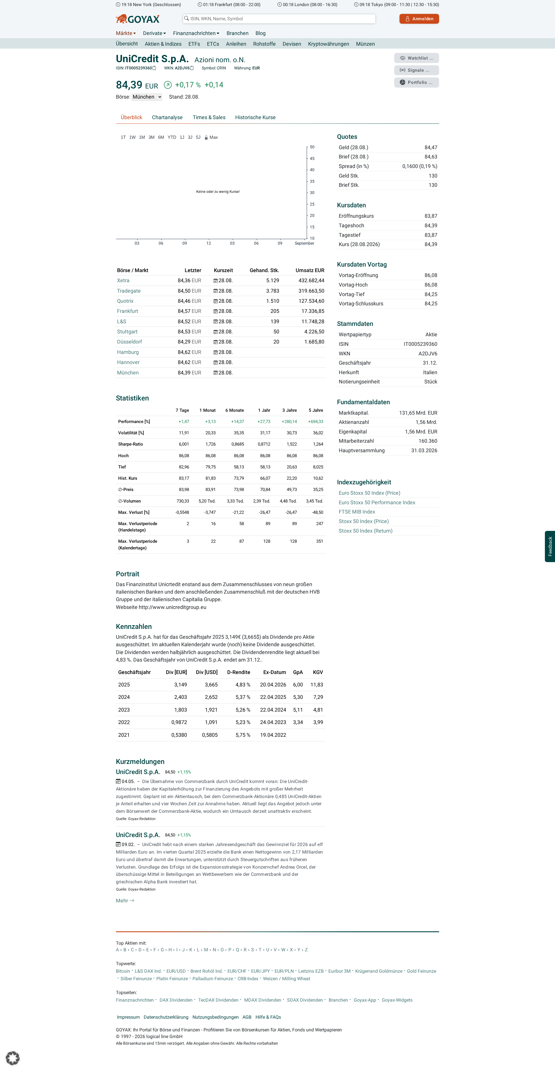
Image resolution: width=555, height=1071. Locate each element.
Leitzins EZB (311, 971)
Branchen (238, 33)
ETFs (194, 44)
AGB (247, 1017)
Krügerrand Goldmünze (378, 971)
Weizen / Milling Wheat (286, 978)
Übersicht (127, 44)
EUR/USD (176, 971)
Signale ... (418, 70)
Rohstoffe (264, 44)
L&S (121, 321)
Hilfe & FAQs (268, 1017)
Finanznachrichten (194, 33)
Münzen (365, 44)
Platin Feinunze (172, 978)
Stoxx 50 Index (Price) (364, 522)
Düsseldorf (129, 342)
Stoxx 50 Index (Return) (366, 531)
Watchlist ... (421, 58)
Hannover (128, 362)
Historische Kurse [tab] (255, 117)
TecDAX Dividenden (218, 1000)
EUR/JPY (260, 971)
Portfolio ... (420, 82)
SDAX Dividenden (305, 1000)
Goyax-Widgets (397, 1000)
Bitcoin (123, 971)
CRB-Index (248, 978)
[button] (12, 1058)
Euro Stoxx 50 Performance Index (377, 502)
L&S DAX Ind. (148, 971)
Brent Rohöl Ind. (206, 971)
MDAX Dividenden (262, 1000)
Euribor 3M (339, 971)
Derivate (152, 33)
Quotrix (125, 301)
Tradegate (129, 291)
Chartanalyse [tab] (167, 117)
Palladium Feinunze (213, 978)
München (128, 373)
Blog (261, 33)
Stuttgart (127, 332)
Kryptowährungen (328, 44)
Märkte (124, 33)
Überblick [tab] (131, 117)
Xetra (123, 280)
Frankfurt (127, 311)
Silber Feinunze (136, 978)
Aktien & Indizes (163, 44)
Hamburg (128, 352)
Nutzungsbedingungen (216, 1017)
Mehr (122, 901)
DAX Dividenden (176, 1000)
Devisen (292, 44)
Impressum (128, 1017)
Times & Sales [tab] (209, 117)
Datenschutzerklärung (166, 1017)
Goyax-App (365, 1000)
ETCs (213, 44)
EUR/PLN (284, 971)
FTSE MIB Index (357, 512)
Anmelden (423, 18)
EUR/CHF (237, 971)
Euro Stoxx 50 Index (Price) (369, 493)
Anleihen (236, 44)
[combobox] (279, 19)
